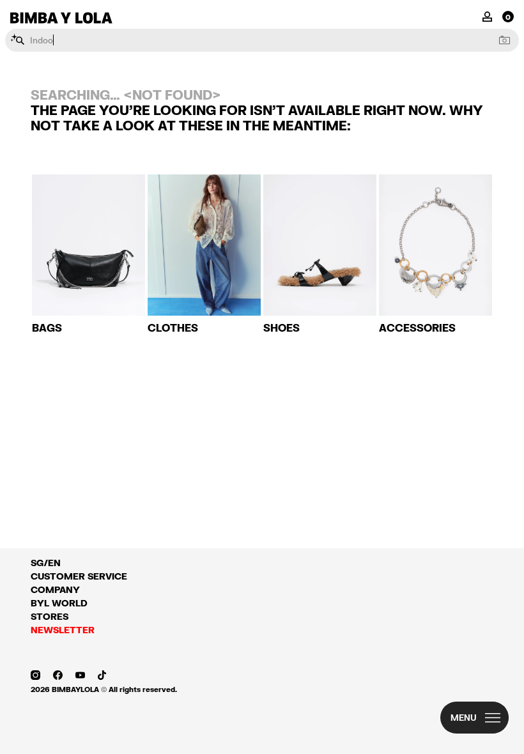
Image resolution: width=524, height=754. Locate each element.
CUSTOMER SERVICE (79, 576)
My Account (487, 16)
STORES (49, 616)
